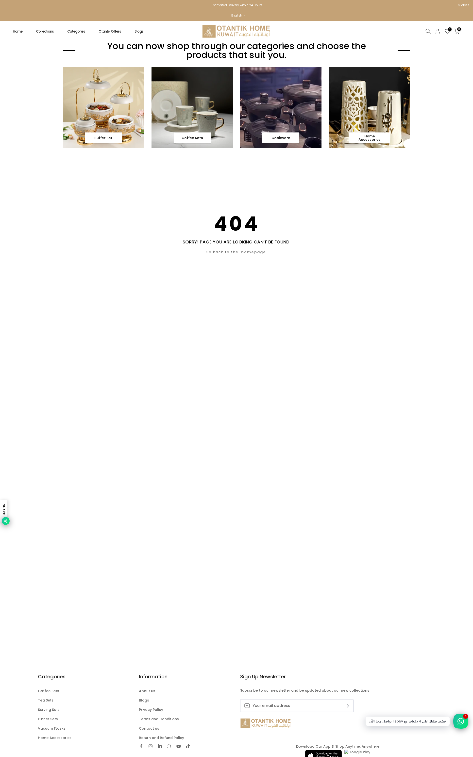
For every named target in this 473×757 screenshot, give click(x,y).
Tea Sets (45, 700)
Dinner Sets (48, 719)
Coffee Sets (48, 691)
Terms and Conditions (159, 719)
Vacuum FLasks (52, 728)
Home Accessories (54, 738)
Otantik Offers (110, 31)
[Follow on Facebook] (141, 747)
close (10, 5)
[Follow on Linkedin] (160, 747)
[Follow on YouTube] (178, 747)
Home (17, 31)
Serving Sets (49, 709)
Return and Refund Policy (161, 738)
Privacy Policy (151, 709)
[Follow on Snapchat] (169, 747)
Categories (76, 31)
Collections (45, 31)
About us (147, 691)
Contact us (149, 728)
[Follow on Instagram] (150, 747)
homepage (253, 252)
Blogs (139, 31)
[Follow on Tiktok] (188, 747)
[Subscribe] (345, 705)
